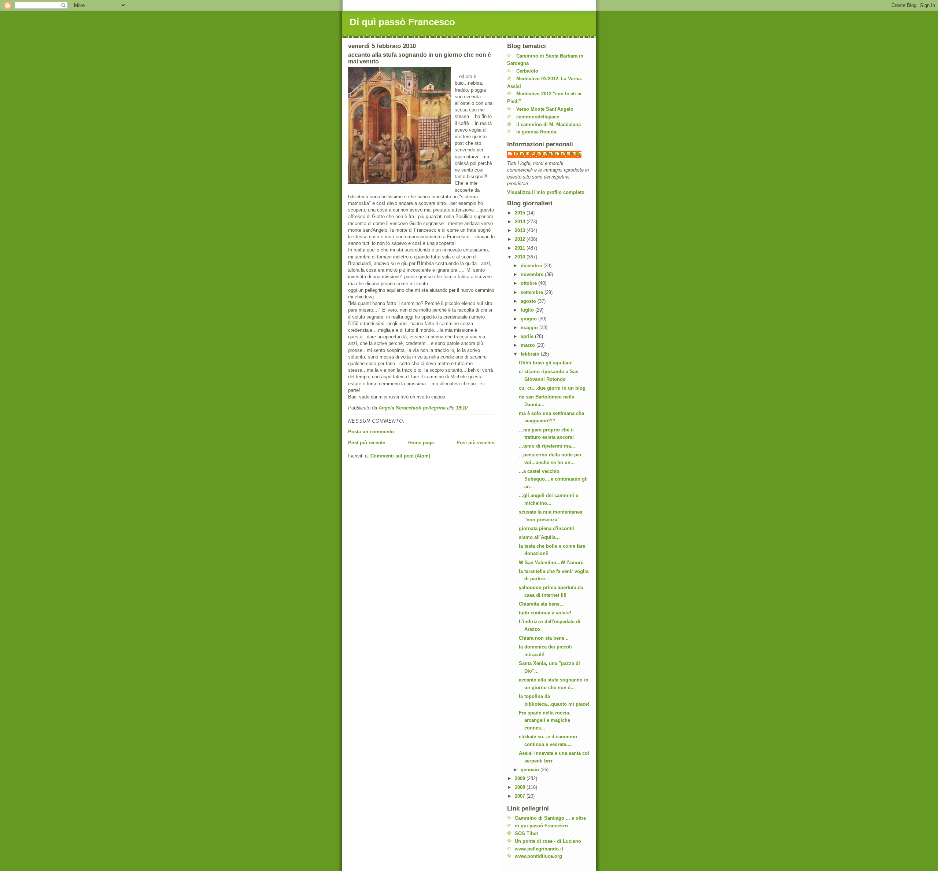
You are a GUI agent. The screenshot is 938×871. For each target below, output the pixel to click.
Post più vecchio (476, 442)
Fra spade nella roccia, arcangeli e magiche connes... (544, 720)
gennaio (530, 769)
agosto (529, 301)
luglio (528, 310)
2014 (521, 221)
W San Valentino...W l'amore (551, 562)
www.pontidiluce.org (538, 856)
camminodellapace (537, 117)
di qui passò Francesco (541, 825)
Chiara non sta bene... (544, 638)
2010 (521, 257)
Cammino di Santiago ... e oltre (550, 818)
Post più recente (366, 442)
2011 (521, 248)
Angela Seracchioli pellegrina (547, 154)
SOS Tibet (526, 833)
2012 (521, 239)
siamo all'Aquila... (539, 537)
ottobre (529, 283)
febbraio (531, 354)
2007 (521, 796)
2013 (521, 230)
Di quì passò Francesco (402, 21)
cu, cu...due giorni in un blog (552, 388)
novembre (533, 274)
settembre (532, 292)
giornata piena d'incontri (547, 528)
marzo (528, 345)
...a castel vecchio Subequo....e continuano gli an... (553, 478)
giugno (529, 318)
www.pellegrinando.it (539, 849)
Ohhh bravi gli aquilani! (546, 362)
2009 (521, 778)
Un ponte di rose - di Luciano (548, 841)
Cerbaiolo (527, 71)
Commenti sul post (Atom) (400, 456)
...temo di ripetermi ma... (547, 446)
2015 (521, 213)
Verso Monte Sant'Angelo (544, 109)
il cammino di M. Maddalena (548, 124)
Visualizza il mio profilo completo (545, 192)
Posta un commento (371, 431)
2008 (521, 787)
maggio (530, 327)
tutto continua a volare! (545, 612)
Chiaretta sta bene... (541, 604)
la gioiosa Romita (536, 132)
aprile (528, 336)
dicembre (532, 265)
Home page (421, 442)
